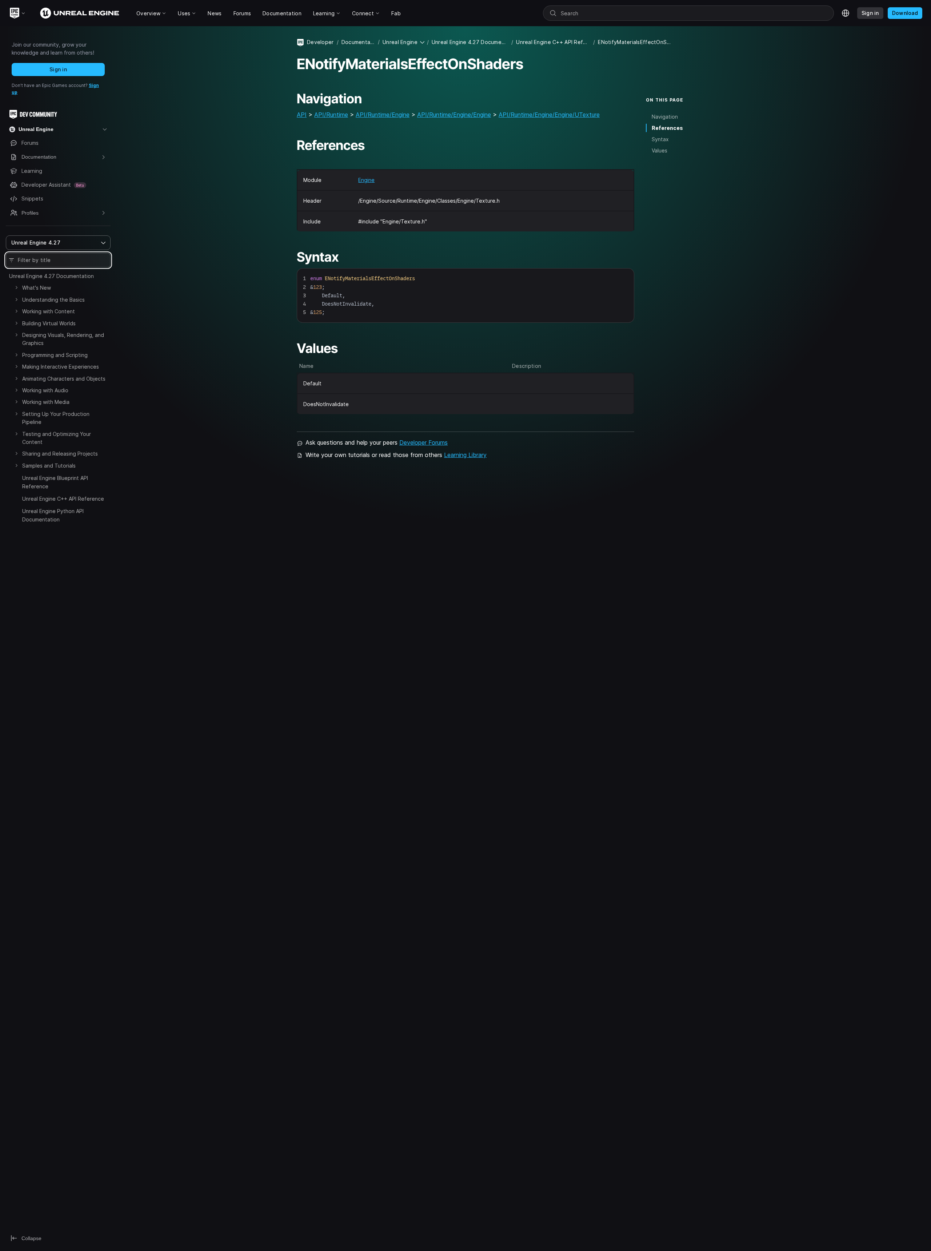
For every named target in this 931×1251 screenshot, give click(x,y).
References (667, 128)
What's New (36, 288)
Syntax (660, 139)
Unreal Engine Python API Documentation (53, 515)
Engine (366, 180)
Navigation (665, 117)
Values (659, 150)
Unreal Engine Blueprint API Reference (55, 482)
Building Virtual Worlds (49, 323)
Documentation (358, 42)
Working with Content (48, 311)
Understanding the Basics (53, 300)
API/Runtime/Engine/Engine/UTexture (549, 114)
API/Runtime (331, 114)
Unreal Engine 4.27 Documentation (51, 276)
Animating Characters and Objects (63, 379)
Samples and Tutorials (49, 465)
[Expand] (16, 287)
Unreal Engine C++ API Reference (63, 499)
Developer (320, 42)
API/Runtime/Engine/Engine (454, 114)
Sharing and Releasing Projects (60, 453)
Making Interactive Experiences (60, 367)
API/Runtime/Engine (382, 114)
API (302, 114)
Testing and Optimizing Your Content (56, 438)
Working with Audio (45, 390)
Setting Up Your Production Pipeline (55, 418)
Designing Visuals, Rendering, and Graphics (63, 339)
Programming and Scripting (55, 355)
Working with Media (45, 402)
